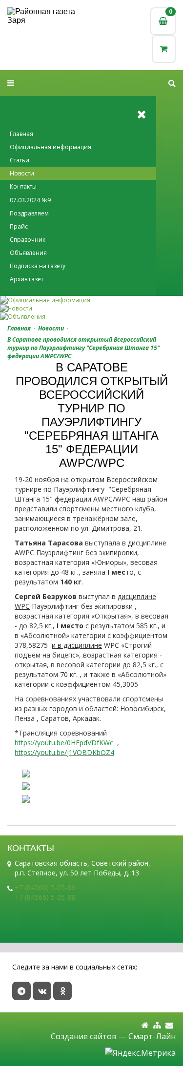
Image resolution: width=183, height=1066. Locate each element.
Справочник (27, 239)
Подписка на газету (37, 266)
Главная (21, 134)
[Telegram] (21, 991)
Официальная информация (50, 147)
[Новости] (91, 308)
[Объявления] (91, 316)
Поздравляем (29, 213)
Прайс (19, 226)
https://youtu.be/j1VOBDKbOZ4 (64, 752)
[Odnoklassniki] (62, 991)
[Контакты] (169, 1025)
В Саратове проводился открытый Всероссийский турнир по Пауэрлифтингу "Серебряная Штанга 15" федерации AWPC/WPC (83, 347)
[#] (172, 83)
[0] (164, 49)
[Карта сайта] (157, 1025)
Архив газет (26, 279)
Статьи (19, 160)
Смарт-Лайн (152, 1036)
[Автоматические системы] (49, 16)
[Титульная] (145, 1025)
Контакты (23, 186)
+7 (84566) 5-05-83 (45, 887)
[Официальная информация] (91, 300)
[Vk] (42, 991)
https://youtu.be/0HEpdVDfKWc (64, 742)
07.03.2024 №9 (30, 200)
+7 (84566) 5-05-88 (45, 897)
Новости (22, 173)
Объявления (28, 253)
